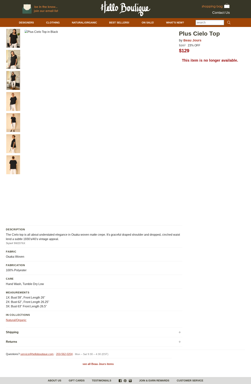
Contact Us (221, 12)
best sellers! (119, 22)
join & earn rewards (154, 380)
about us (54, 380)
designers (26, 22)
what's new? (175, 22)
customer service (190, 380)
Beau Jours (192, 40)
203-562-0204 (64, 354)
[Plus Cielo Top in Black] (13, 38)
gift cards (77, 380)
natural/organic (84, 22)
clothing (53, 22)
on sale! (148, 22)
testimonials (101, 380)
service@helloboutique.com (37, 354)
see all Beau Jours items (98, 363)
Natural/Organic (16, 320)
